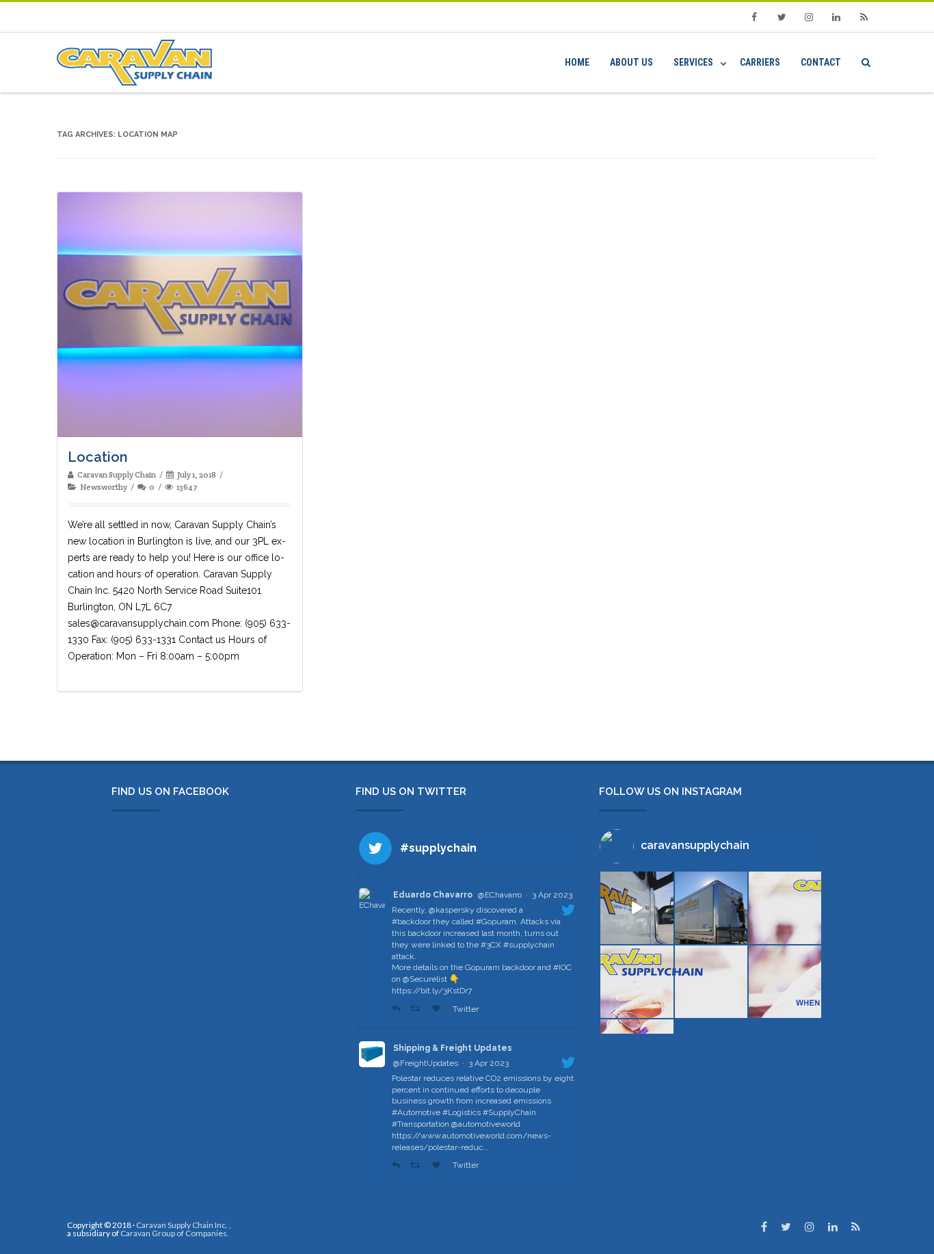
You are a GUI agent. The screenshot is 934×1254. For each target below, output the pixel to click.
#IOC (562, 967)
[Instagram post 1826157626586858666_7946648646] (785, 981)
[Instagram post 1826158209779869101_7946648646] (636, 981)
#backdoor (411, 921)
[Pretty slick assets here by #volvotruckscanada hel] (636, 908)
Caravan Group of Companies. (174, 1233)
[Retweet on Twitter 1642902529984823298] (418, 1165)
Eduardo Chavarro (432, 895)
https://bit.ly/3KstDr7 (432, 990)
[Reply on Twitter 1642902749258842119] (397, 1009)
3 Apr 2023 (552, 895)
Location (98, 457)
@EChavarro (500, 895)
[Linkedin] (836, 17)
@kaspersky (452, 910)
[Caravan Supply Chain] (138, 62)
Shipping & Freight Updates (452, 1048)
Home (577, 62)
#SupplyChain (509, 1112)
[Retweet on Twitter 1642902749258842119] (418, 1009)
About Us (631, 62)
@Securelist (425, 979)
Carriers (760, 62)
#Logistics (461, 1112)
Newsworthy (103, 487)
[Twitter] (781, 17)
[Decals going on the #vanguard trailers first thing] (711, 908)
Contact (821, 62)
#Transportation (420, 1124)
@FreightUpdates (425, 1063)
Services (693, 62)
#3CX (491, 945)
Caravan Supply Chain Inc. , (183, 1225)
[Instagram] (809, 17)
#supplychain (529, 945)
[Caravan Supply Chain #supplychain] (711, 981)
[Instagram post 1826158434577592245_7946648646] (785, 908)
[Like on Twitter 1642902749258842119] (439, 1009)
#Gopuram (496, 921)
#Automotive (416, 1112)
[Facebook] (754, 17)
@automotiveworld (485, 1124)
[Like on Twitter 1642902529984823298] (439, 1165)
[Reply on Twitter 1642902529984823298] (397, 1165)
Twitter (465, 1009)
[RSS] (863, 17)
